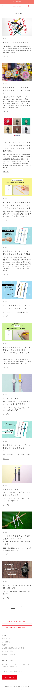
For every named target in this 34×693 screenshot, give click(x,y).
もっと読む (6, 56)
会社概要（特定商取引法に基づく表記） (13, 648)
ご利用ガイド (6, 639)
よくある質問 (6, 642)
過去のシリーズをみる (8, 654)
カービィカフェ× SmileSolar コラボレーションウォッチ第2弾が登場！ (16, 401)
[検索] (28, 6)
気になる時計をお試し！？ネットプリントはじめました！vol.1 (16, 448)
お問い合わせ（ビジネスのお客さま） (17, 627)
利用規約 (4, 645)
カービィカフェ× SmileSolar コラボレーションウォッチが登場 (16, 492)
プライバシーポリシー (8, 651)
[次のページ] (21, 607)
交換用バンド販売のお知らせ (15, 42)
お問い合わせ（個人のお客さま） (17, 621)
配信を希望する (9, 677)
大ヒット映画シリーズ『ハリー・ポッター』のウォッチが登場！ (16, 90)
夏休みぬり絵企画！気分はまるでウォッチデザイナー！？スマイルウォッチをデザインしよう (16, 205)
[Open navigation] (2, 6)
